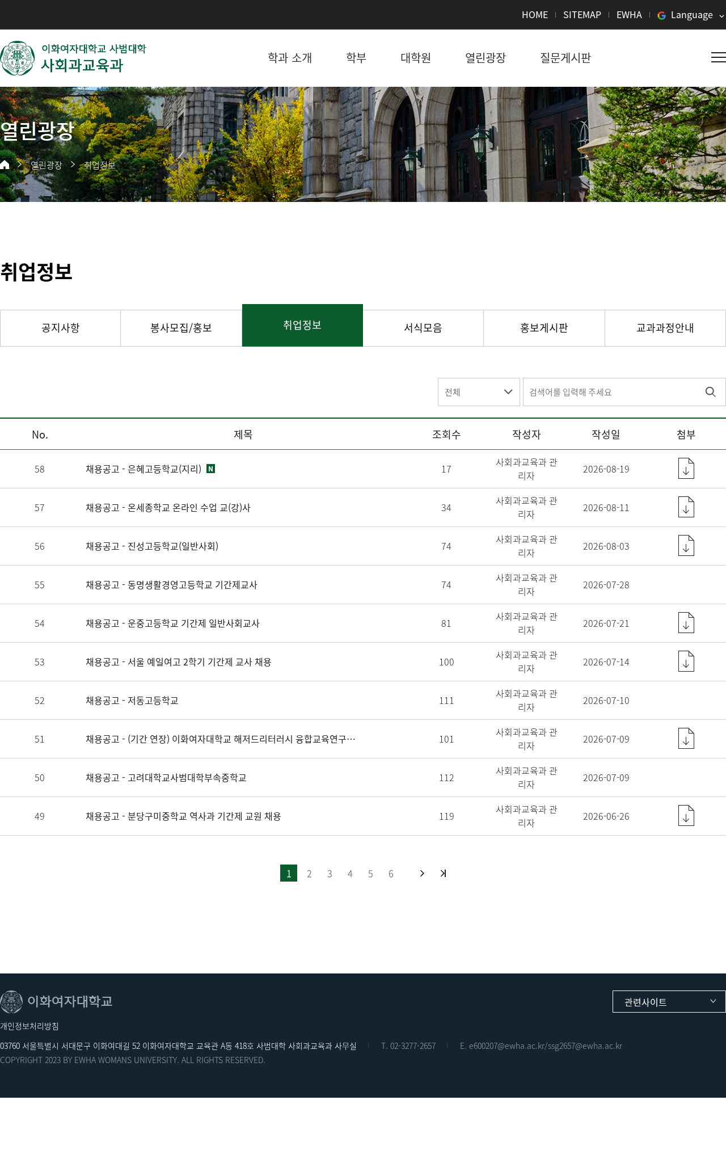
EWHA (629, 14)
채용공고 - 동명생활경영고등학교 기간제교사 (172, 584)
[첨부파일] (686, 468)
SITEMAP (582, 14)
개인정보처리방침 (29, 1025)
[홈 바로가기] (4, 164)
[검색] (710, 392)
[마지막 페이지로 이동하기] (443, 873)
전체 (453, 392)
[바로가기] (73, 58)
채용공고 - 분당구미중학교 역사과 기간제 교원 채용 (183, 816)
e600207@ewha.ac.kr (506, 1045)
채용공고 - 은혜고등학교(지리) (143, 468)
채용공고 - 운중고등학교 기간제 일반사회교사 (173, 623)
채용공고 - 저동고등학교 (132, 700)
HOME (535, 14)
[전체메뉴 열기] (718, 57)
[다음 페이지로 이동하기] (422, 873)
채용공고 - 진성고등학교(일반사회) (152, 546)
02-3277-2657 (413, 1045)
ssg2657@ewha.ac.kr (585, 1045)
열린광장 (46, 165)
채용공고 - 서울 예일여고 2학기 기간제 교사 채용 (179, 661)
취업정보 (100, 165)
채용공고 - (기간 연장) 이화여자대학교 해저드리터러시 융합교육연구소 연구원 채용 (223, 738)
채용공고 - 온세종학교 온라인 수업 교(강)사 (168, 507)
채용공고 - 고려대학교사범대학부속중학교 (166, 777)
